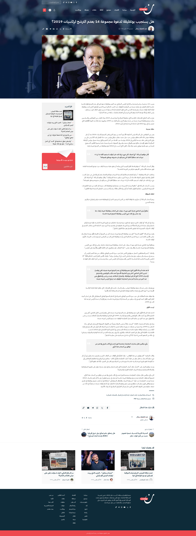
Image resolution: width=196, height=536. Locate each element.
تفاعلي (63, 513)
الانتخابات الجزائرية (111, 395)
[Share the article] (63, 29)
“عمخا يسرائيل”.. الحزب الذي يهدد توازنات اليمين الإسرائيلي (100, 474)
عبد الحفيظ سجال (141, 29)
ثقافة (101, 10)
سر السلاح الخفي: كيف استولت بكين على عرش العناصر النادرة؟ (59, 474)
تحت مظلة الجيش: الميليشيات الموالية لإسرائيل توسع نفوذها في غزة (54, 113)
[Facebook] (76, 2)
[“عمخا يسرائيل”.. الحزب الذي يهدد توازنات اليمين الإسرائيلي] (98, 460)
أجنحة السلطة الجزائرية (144, 395)
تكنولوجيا (85, 519)
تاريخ (86, 509)
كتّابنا (52, 499)
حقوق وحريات (83, 502)
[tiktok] (116, 507)
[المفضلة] (44, 10)
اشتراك (45, 166)
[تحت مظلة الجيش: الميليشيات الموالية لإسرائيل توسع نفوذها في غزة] (137, 460)
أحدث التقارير (61, 495)
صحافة (74, 499)
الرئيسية (132, 10)
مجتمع (109, 10)
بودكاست (78, 10)
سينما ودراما (72, 513)
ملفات (94, 10)
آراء (86, 506)
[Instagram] (68, 2)
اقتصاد (116, 10)
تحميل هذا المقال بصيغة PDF (142, 399)
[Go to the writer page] (151, 417)
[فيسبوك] (86, 418)
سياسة (124, 10)
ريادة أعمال (73, 506)
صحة (74, 519)
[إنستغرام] (82, 418)
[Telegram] (66, 2)
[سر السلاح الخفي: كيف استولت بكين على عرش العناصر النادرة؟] (58, 460)
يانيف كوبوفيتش (143, 480)
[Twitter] (74, 2)
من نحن (51, 495)
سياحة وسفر (72, 509)
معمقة (87, 10)
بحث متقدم (50, 509)
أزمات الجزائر (133, 395)
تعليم (86, 516)
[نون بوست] (146, 10)
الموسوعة (62, 516)
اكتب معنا (50, 502)
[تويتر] (85, 418)
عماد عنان (106, 480)
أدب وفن (73, 502)
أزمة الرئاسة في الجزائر (123, 395)
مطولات (63, 502)
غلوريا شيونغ (66, 480)
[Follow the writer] (132, 417)
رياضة (85, 513)
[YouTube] (71, 2)
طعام (74, 516)
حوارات (63, 506)
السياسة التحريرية (48, 506)
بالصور (63, 519)
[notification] (54, 10)
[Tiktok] (63, 2)
